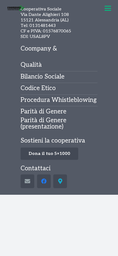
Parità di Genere (43, 111)
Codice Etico (38, 88)
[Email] (27, 181)
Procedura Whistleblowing (59, 100)
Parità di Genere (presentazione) (43, 123)
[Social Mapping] (60, 181)
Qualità (31, 65)
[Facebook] (44, 181)
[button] (108, 8)
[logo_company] (16, 8)
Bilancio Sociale (42, 76)
